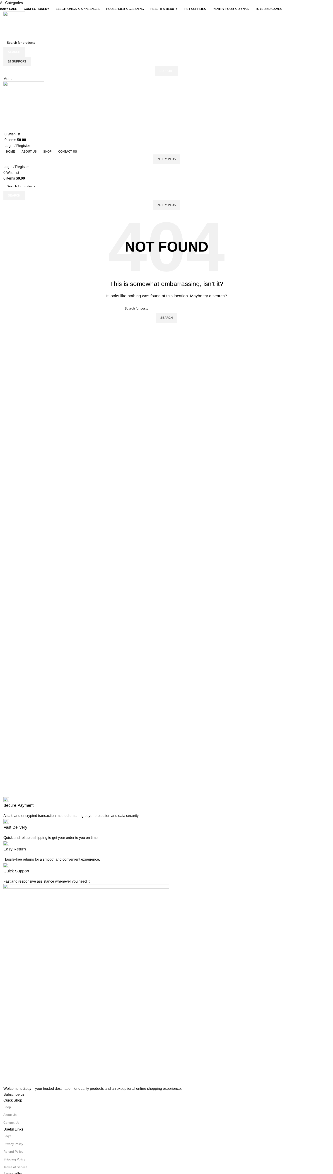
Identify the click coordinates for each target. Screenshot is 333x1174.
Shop (7, 1107)
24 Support (17, 61)
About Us (10, 1114)
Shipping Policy (14, 1159)
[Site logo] (14, 24)
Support (166, 71)
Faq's (7, 1136)
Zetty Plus (166, 159)
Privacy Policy (13, 1144)
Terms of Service (15, 1167)
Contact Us (11, 1122)
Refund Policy (13, 1151)
